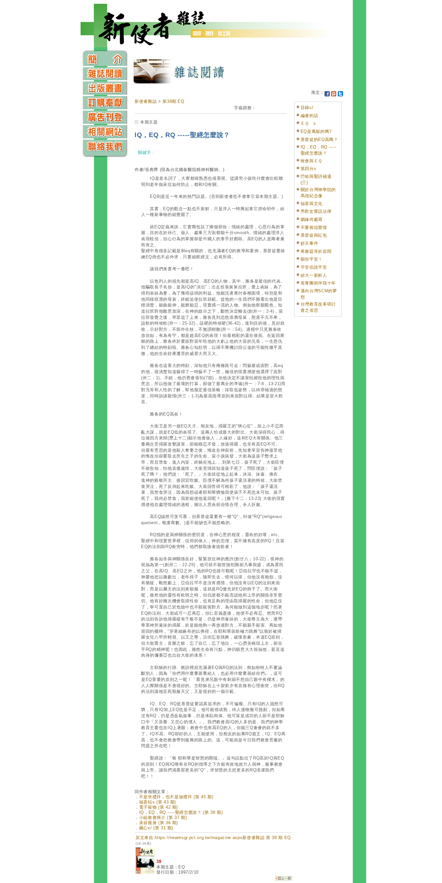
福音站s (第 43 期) (157, 802)
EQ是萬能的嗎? (316, 131)
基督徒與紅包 (314, 235)
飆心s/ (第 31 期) (156, 827)
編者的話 (309, 115)
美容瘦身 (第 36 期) (158, 822)
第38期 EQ (173, 101)
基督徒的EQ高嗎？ (319, 139)
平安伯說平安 (314, 267)
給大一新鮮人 (314, 275)
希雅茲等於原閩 (316, 251)
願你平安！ (312, 259)
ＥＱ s (308, 123)
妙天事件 (309, 243)
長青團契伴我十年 (318, 283)
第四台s (308, 168)
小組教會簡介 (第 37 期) (163, 817)
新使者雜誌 (146, 101)
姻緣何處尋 (312, 219)
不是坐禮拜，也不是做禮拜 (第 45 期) (176, 796)
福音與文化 (312, 203)
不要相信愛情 (314, 227)
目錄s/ (307, 107)
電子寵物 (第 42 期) (158, 807)
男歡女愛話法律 (316, 211)
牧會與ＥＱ (311, 160)
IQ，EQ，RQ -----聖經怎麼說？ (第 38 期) (181, 812)
